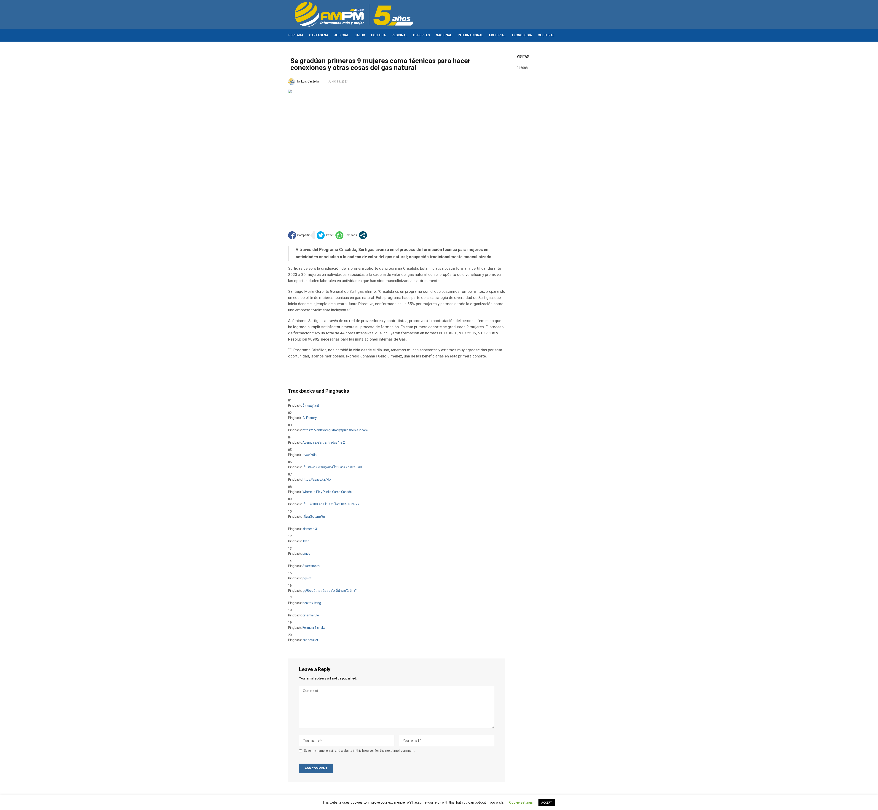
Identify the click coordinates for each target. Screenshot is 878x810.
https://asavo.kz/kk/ (316, 479)
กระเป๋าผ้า (309, 455)
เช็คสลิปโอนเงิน (313, 516)
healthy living (311, 603)
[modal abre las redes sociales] (363, 235)
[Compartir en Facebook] (299, 235)
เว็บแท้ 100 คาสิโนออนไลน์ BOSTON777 (330, 504)
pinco (306, 553)
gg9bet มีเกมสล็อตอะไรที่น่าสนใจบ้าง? (329, 590)
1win (305, 541)
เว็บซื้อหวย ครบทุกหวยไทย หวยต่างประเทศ (332, 467)
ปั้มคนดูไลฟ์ (310, 405)
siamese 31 (310, 529)
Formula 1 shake (314, 627)
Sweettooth (311, 566)
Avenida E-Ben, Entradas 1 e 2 (323, 442)
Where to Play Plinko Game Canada (327, 492)
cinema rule (310, 615)
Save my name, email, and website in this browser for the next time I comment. (359, 751)
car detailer (310, 640)
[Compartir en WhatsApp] (346, 235)
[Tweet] (325, 235)
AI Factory (309, 418)
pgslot (306, 578)
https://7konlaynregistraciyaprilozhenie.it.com (335, 430)
